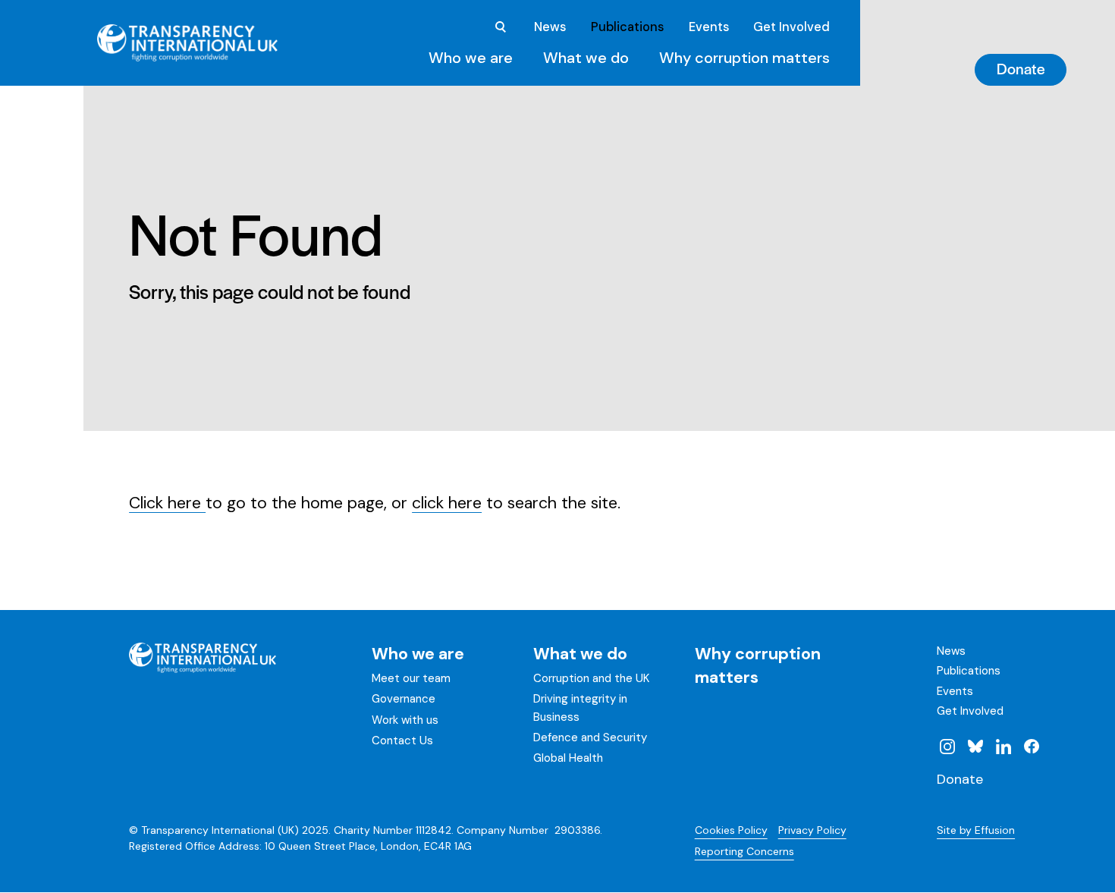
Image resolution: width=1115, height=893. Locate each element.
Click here (167, 503)
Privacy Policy (812, 830)
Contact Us (402, 740)
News (550, 27)
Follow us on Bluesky (975, 745)
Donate (1021, 68)
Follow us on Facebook (1030, 745)
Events (709, 27)
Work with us (405, 720)
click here (447, 503)
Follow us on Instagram (947, 745)
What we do (586, 58)
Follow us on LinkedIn (1003, 745)
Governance (403, 698)
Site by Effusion (976, 830)
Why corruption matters (744, 58)
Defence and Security (590, 737)
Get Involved (791, 27)
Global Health (568, 758)
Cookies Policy (731, 830)
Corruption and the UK (591, 678)
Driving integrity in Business (580, 708)
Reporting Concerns (744, 851)
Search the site (501, 27)
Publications (627, 27)
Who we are (471, 58)
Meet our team (411, 678)
